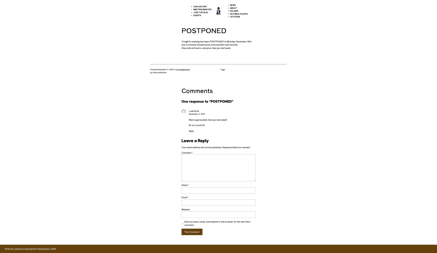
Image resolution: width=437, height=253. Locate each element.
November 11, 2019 (197, 114)
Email (185, 197)
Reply (191, 131)
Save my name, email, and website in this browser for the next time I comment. (217, 223)
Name (185, 184)
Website (186, 209)
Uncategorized (183, 69)
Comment (187, 152)
